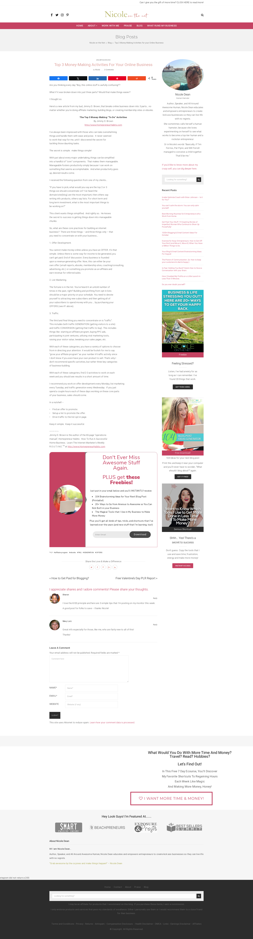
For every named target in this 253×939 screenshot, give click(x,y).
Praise (128, 25)
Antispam (100, 924)
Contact (118, 887)
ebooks (73, 552)
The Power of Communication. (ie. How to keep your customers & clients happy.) (181, 261)
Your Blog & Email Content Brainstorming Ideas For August (181, 252)
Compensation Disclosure (120, 924)
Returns (89, 924)
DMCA (158, 924)
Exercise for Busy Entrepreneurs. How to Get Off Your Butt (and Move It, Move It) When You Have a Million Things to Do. (182, 243)
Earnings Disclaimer (181, 924)
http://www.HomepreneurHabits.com (103, 125)
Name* (53, 687)
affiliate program (61, 552)
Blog (140, 25)
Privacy (79, 924)
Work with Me (110, 25)
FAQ (79, 552)
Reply (155, 598)
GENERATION (89, 552)
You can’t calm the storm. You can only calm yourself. (180, 206)
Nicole (97, 70)
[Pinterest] (67, 15)
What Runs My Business (162, 25)
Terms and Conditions (63, 924)
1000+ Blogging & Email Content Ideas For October (179, 234)
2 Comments (109, 70)
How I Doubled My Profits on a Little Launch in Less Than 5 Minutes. (181, 277)
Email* (53, 696)
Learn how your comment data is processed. (112, 722)
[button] (202, 15)
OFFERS (99, 552)
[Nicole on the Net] (126, 13)
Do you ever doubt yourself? (173, 284)
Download (140, 534)
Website (54, 704)
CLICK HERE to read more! (190, 2)
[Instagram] (62, 15)
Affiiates (197, 924)
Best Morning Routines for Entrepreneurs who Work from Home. (181, 215)
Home (79, 25)
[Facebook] (51, 15)
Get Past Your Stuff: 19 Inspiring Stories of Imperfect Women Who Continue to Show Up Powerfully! (180, 224)
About (92, 25)
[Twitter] (57, 15)
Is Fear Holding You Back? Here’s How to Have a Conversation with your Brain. (182, 269)
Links (166, 924)
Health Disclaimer (144, 924)
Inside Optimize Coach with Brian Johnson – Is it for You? (182, 198)
